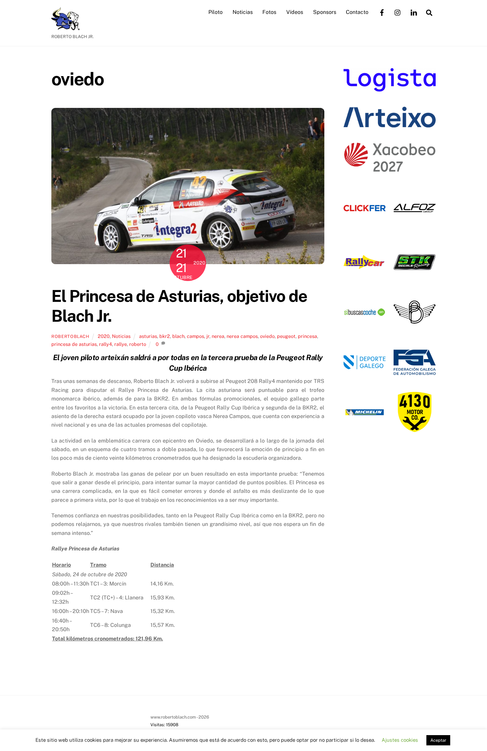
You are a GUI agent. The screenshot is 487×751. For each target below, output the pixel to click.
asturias (148, 336)
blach (178, 336)
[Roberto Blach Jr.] (67, 27)
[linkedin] (413, 12)
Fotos (269, 12)
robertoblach (70, 336)
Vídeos (294, 12)
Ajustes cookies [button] (400, 740)
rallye (120, 344)
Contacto (357, 12)
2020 (104, 336)
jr (207, 336)
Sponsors (324, 12)
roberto (137, 344)
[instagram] (398, 12)
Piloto (215, 12)
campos (195, 336)
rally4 (105, 344)
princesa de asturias (74, 344)
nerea (218, 336)
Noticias (243, 12)
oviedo (267, 336)
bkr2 (164, 336)
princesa (307, 336)
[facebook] (382, 12)
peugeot (286, 336)
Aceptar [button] (438, 740)
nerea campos (242, 336)
